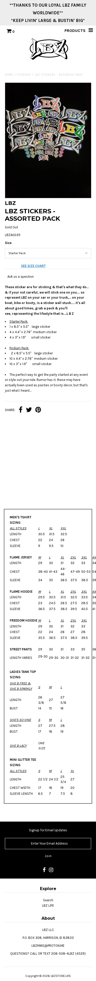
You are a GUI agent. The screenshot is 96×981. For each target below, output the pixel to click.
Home (9, 74)
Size (8, 243)
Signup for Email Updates (48, 830)
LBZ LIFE (48, 905)
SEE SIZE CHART (33, 266)
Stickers (24, 74)
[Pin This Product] (38, 410)
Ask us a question (20, 276)
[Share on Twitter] (29, 410)
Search (48, 900)
